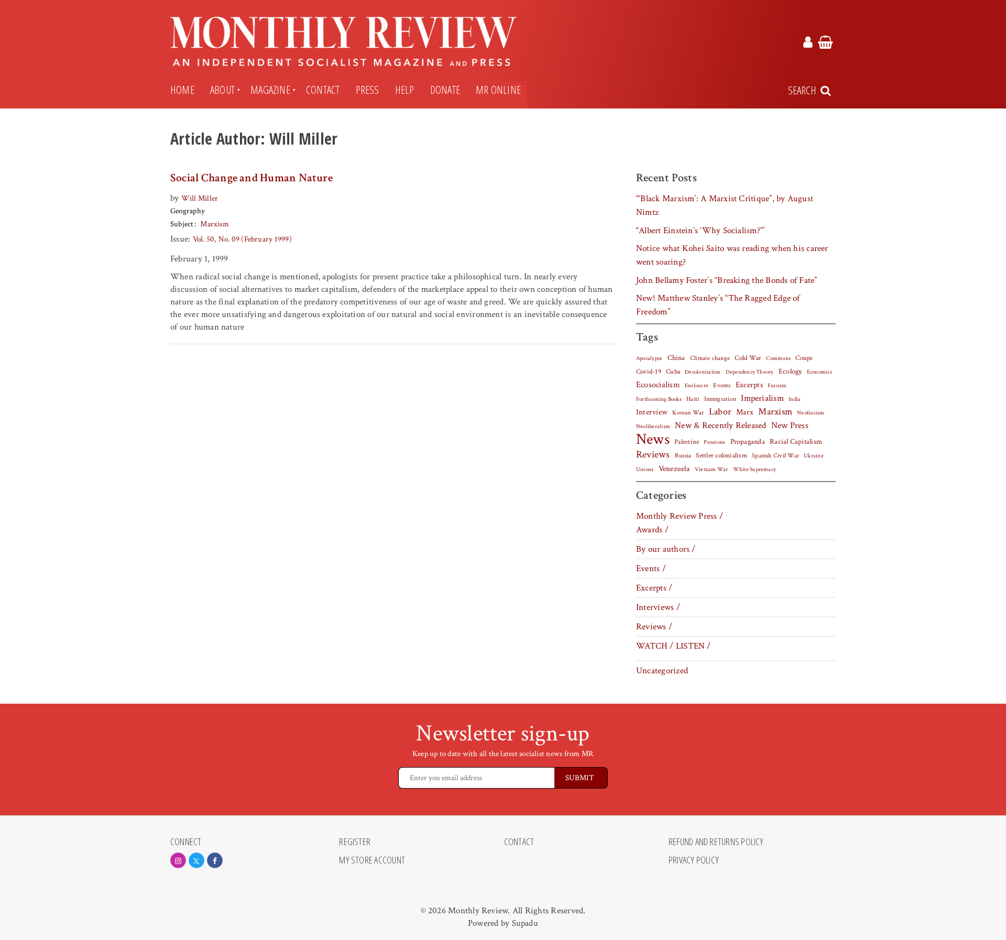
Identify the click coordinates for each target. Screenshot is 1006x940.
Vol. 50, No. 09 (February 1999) (242, 239)
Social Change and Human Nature (251, 177)
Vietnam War (711, 469)
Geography (187, 211)
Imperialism (762, 398)
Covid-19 (648, 371)
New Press (789, 425)
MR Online (498, 89)
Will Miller (199, 198)
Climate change (710, 358)
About (222, 89)
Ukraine (814, 456)
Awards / (652, 529)
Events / (651, 568)
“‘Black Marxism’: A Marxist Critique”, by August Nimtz (724, 205)
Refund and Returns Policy (716, 842)
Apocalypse (649, 358)
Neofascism (810, 413)
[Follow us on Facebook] (215, 860)
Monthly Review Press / (679, 516)
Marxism (214, 224)
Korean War (688, 413)
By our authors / (666, 549)
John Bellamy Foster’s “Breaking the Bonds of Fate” (726, 280)
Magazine (270, 89)
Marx (744, 412)
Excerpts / (654, 588)
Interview (652, 412)
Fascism (777, 385)
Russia (683, 456)
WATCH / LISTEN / (673, 646)
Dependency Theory (750, 372)
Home (182, 89)
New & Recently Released (720, 425)
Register (354, 842)
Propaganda (747, 441)
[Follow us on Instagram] (178, 860)
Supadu (525, 923)
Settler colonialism (721, 455)
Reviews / (654, 626)
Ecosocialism (658, 384)
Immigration (720, 399)
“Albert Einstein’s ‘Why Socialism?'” (700, 230)
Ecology (790, 371)
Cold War (748, 358)
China (676, 358)
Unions (644, 469)
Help (404, 89)
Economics (819, 372)
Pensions (714, 442)
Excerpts (749, 385)
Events (721, 385)
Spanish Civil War (775, 455)
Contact (323, 89)
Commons (778, 358)
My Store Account (372, 860)
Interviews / (658, 607)
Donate (445, 89)
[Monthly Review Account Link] (808, 44)
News (653, 439)
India (795, 399)
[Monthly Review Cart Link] (825, 44)
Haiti (692, 399)
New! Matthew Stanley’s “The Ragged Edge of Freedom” (718, 305)
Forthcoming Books (659, 399)
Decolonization (702, 372)
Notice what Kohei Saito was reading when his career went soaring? (732, 255)
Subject (182, 224)
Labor (720, 412)
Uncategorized (662, 670)
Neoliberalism (653, 426)
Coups (804, 358)
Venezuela (674, 469)
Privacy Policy (694, 860)
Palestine (686, 441)
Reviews (653, 455)
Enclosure (696, 385)
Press (367, 89)
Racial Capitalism (796, 441)
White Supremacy (754, 469)
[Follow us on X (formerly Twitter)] (196, 860)
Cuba (673, 371)
